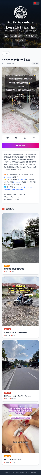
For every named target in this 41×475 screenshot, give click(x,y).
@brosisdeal (28, 187)
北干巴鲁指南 (17, 36)
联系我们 (21, 40)
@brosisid (7, 189)
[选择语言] (36, 3)
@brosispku (8, 177)
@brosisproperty (18, 189)
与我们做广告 (31, 36)
